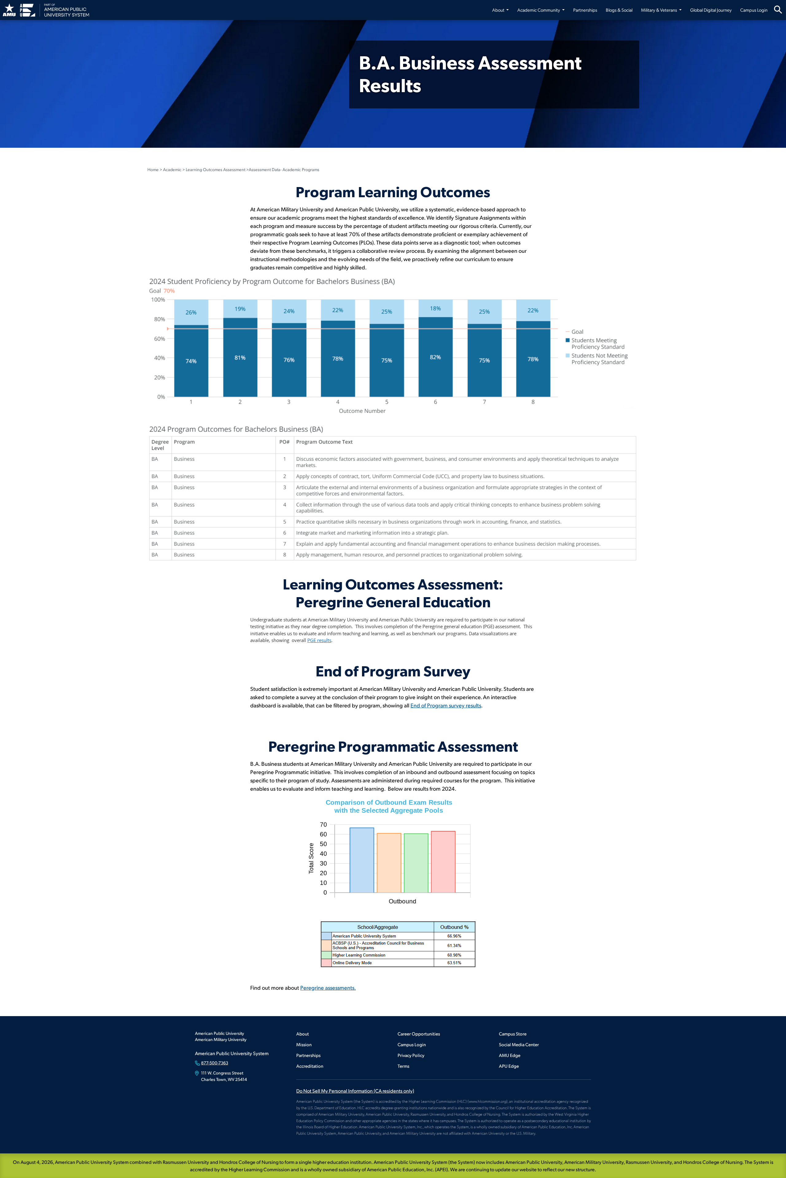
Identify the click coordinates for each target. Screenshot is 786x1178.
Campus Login (754, 10)
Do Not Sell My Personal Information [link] (355, 1090)
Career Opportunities (419, 1033)
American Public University (219, 1033)
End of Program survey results (446, 705)
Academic (172, 169)
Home (153, 169)
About (302, 1033)
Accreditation (309, 1066)
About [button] (498, 10)
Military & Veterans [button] (659, 10)
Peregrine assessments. (328, 987)
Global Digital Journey (711, 10)
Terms (403, 1066)
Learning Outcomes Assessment (215, 169)
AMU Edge (509, 1055)
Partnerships (585, 10)
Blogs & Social (619, 10)
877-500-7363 (214, 1062)
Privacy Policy (411, 1055)
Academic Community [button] (539, 10)
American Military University (221, 1039)
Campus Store (513, 1033)
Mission (304, 1044)
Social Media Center (519, 1044)
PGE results (319, 640)
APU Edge (509, 1066)
